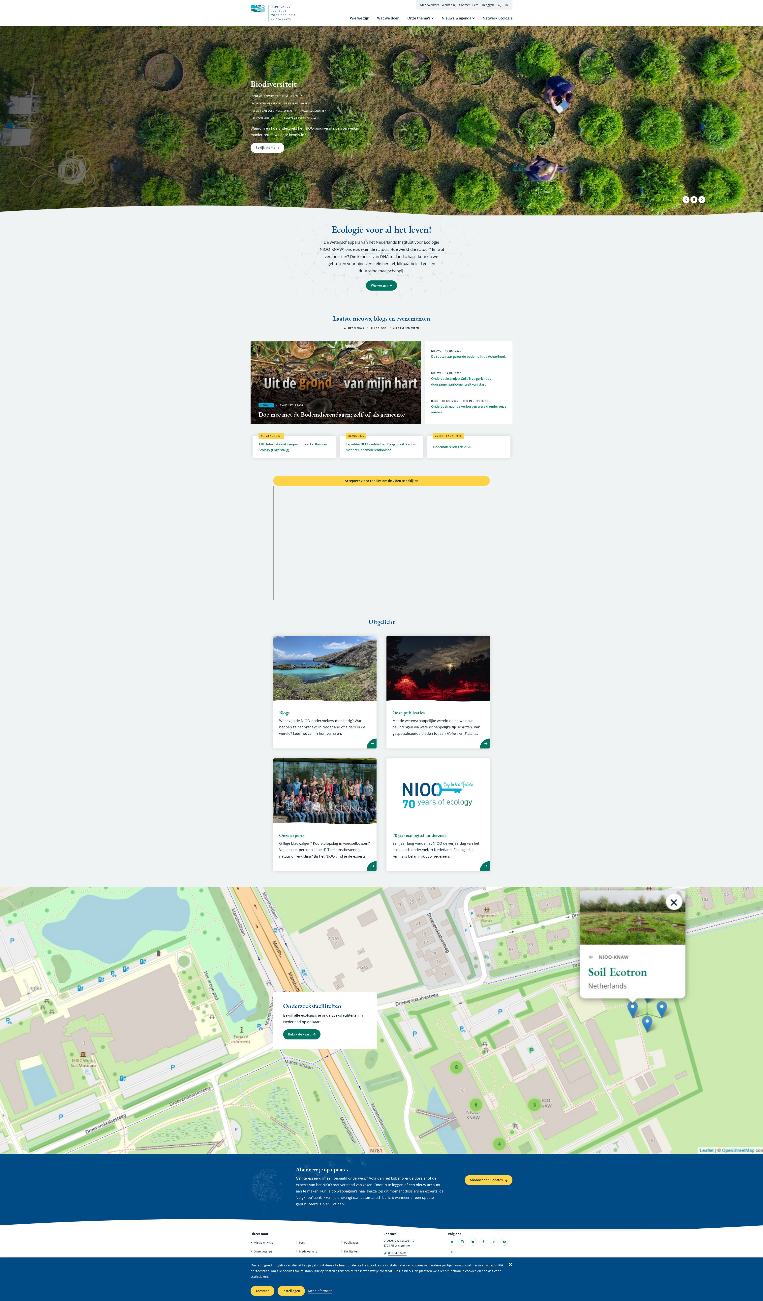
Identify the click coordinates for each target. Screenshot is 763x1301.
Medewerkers (429, 5)
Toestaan (262, 1291)
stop (694, 200)
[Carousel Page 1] (378, 201)
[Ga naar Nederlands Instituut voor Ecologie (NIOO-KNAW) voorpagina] (258, 8)
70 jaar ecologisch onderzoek (419, 835)
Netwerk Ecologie (497, 18)
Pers (475, 5)
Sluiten (510, 1264)
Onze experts (291, 835)
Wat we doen (388, 18)
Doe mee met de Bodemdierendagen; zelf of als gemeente (332, 414)
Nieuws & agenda (456, 18)
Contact (464, 5)
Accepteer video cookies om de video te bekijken (381, 481)
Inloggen (488, 5)
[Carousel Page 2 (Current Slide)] (381, 201)
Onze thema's (419, 18)
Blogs (284, 713)
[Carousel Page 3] (385, 201)
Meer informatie (320, 1291)
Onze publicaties (408, 713)
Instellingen (291, 1291)
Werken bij (449, 5)
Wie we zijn (359, 18)
